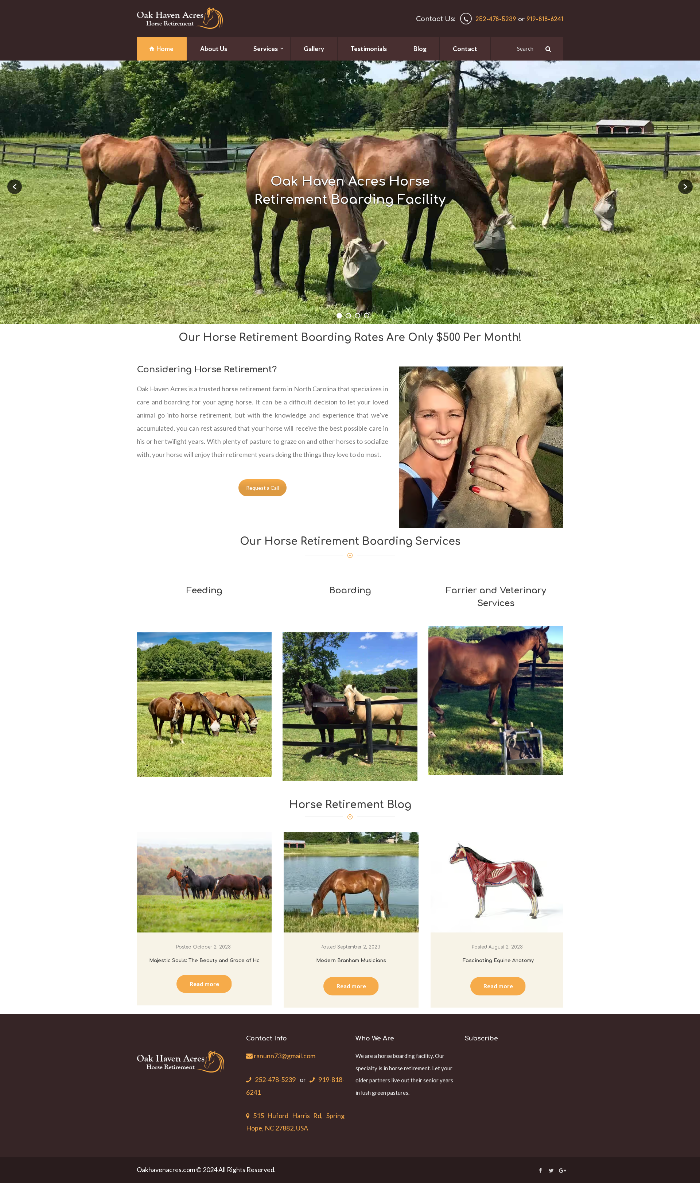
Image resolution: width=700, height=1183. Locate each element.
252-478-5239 (495, 19)
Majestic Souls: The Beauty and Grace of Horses (210, 960)
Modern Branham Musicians (351, 960)
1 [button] (339, 315)
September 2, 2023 (358, 947)
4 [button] (366, 315)
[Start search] (547, 48)
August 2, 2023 (505, 947)
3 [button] (357, 315)
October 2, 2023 (211, 947)
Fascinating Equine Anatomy (498, 960)
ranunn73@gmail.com (284, 1056)
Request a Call (262, 488)
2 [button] (348, 315)
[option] (350, 192)
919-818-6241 (544, 19)
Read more (204, 983)
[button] (14, 186)
